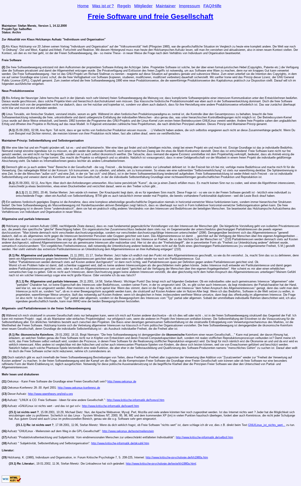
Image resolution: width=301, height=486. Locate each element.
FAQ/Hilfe (212, 6)
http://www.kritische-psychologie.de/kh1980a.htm (177, 457)
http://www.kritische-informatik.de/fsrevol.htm (135, 400)
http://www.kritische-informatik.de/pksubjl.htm (120, 443)
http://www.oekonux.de (121, 381)
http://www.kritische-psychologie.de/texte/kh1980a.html (161, 463)
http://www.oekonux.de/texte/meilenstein (128, 431)
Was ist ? (103, 6)
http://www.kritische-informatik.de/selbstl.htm (204, 437)
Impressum (189, 6)
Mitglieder (143, 6)
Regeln (124, 6)
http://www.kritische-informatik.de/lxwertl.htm (110, 406)
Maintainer (166, 6)
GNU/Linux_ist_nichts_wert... (266, 425)
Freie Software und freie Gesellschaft (150, 16)
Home (83, 6)
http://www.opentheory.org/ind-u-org (50, 393)
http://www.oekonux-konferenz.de (79, 387)
